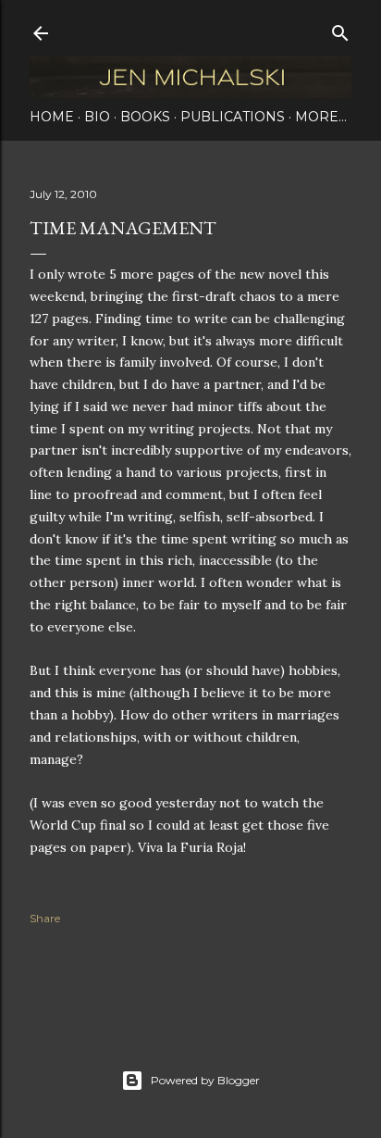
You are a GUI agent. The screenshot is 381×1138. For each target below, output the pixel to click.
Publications (232, 116)
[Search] (340, 29)
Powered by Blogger (205, 1080)
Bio (97, 116)
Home (52, 116)
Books (145, 116)
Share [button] (45, 918)
